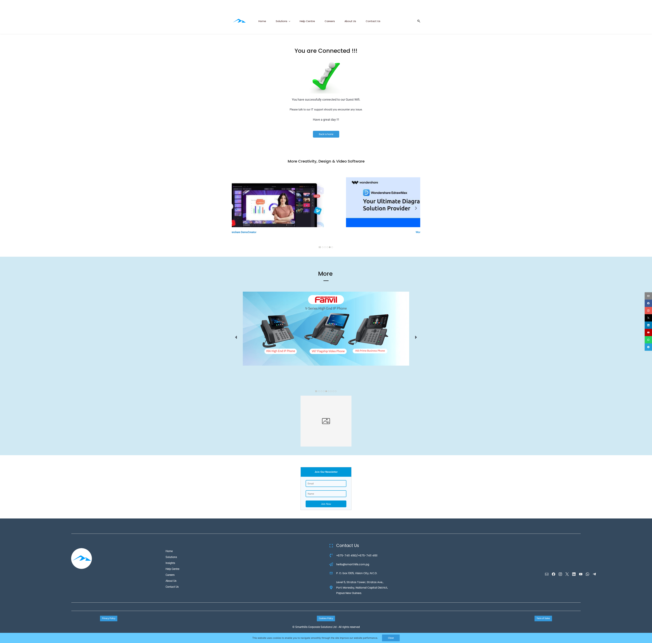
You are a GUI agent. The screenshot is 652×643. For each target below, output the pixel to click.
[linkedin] (648, 325)
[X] (567, 574)
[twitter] (648, 318)
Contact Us (172, 586)
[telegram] (648, 347)
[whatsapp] (648, 339)
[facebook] (648, 303)
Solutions (171, 557)
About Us (171, 580)
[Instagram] (560, 574)
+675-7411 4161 (367, 555)
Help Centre (172, 569)
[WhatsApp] (587, 574)
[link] (326, 61)
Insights (170, 563)
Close (391, 638)
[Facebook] (553, 574)
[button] (417, 21)
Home (169, 551)
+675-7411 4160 (346, 555)
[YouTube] (580, 574)
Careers (170, 574)
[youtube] (648, 332)
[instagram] (648, 310)
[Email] (546, 574)
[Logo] (239, 21)
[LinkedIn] (573, 574)
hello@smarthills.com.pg (352, 564)
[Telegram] (594, 574)
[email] (648, 296)
